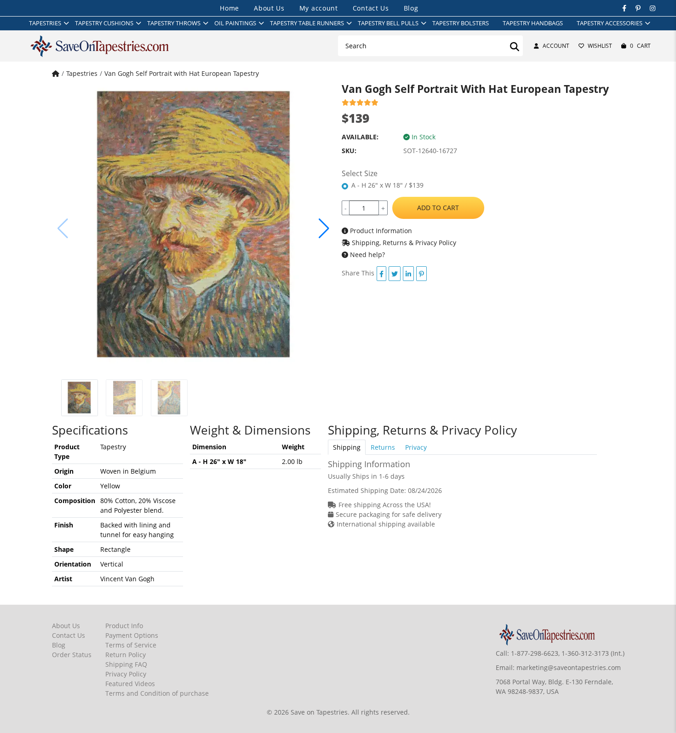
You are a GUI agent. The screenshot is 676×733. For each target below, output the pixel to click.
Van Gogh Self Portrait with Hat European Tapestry (181, 73)
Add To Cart (438, 207)
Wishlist (600, 46)
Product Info (124, 625)
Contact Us (371, 8)
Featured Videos (130, 683)
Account (556, 46)
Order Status (72, 654)
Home (229, 8)
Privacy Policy (125, 674)
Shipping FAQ (126, 664)
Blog (411, 8)
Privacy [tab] (416, 447)
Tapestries (81, 73)
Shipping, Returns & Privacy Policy (403, 242)
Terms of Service (130, 645)
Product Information (380, 230)
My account (318, 8)
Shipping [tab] (347, 447)
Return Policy (125, 654)
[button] (324, 228)
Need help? (366, 254)
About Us (269, 8)
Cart (640, 46)
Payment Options (131, 635)
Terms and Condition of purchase (157, 693)
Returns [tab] (383, 447)
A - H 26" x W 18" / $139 (387, 185)
